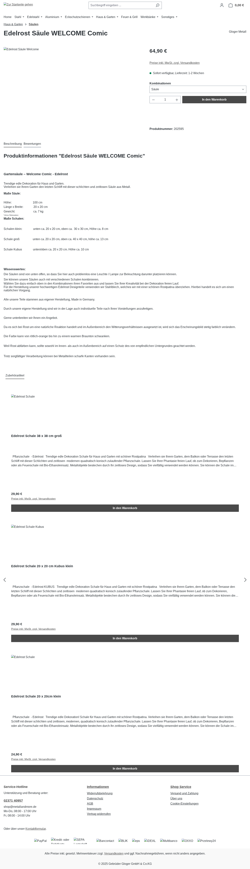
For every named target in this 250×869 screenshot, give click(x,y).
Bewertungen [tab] (32, 143)
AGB (90, 803)
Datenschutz (95, 798)
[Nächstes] (245, 580)
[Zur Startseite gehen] (18, 4)
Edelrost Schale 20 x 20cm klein (36, 696)
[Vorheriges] (4, 580)
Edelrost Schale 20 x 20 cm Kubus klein (42, 566)
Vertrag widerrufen (99, 813)
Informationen (98, 787)
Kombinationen (160, 83)
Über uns (176, 798)
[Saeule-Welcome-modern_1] (73, 86)
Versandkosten (114, 853)
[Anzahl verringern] (153, 99)
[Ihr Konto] (221, 5)
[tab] (13, 144)
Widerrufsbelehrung (100, 793)
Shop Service (180, 787)
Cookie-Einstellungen (184, 803)
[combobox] (121, 5)
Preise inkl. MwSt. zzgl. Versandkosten (175, 62)
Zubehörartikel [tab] (14, 375)
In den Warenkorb (214, 99)
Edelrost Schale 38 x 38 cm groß (36, 436)
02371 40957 (13, 800)
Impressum (94, 808)
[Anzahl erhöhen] (177, 99)
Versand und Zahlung (184, 793)
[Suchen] (157, 5)
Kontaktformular (35, 828)
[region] (73, 86)
